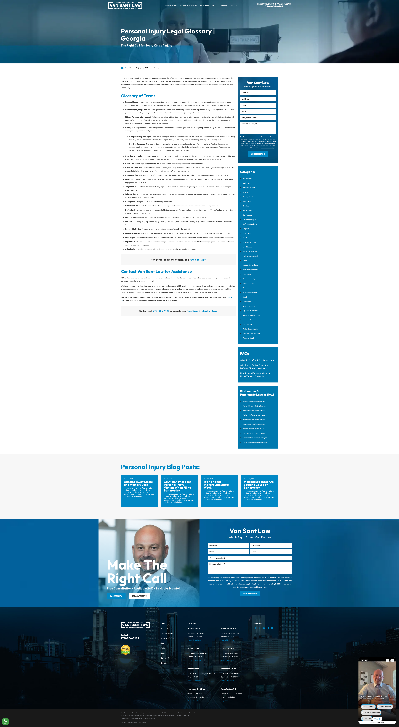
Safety (245, 297)
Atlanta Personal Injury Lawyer (122, 68)
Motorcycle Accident (250, 256)
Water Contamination (250, 329)
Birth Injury (246, 192)
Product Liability (248, 283)
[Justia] (268, 628)
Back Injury (247, 183)
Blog (126, 68)
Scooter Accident (249, 306)
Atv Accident (247, 178)
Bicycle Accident (249, 188)
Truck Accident (248, 324)
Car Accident (247, 215)
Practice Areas (180, 5)
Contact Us (223, 5)
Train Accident (248, 320)
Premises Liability (249, 279)
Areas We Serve (195, 5)
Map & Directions (194, 640)
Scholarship (247, 302)
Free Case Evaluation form (201, 310)
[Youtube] (272, 628)
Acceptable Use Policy (267, 148)
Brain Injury (247, 201)
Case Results (116, 596)
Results (214, 5)
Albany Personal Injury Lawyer (254, 410)
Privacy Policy (132, 722)
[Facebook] (255, 628)
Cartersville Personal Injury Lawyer (255, 442)
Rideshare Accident (250, 292)
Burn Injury (246, 206)
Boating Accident (249, 197)
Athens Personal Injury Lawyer (254, 419)
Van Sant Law (137, 718)
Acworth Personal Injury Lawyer (254, 406)
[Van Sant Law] (125, 5)
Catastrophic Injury (249, 220)
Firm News (246, 238)
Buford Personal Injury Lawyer (253, 429)
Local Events (247, 247)
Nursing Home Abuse (250, 265)
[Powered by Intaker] (381, 722)
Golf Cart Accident (249, 242)
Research (246, 288)
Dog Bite (246, 229)
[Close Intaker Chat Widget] (392, 660)
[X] (259, 628)
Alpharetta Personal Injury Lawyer (255, 415)
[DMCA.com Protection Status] (125, 654)
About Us (167, 5)
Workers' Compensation (251, 333)
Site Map (123, 722)
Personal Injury (248, 274)
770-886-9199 (274, 6)
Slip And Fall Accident (250, 311)
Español (234, 5)
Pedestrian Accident (250, 270)
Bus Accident (247, 210)
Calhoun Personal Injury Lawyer (254, 433)
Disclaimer (142, 722)
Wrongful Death (248, 338)
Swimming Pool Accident (251, 315)
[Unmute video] (362, 660)
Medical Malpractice (250, 251)
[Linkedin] (263, 628)
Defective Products (250, 224)
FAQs (207, 5)
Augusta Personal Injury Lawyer (254, 424)
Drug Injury (247, 233)
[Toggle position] (387, 660)
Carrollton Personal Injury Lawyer (255, 438)
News (245, 261)
